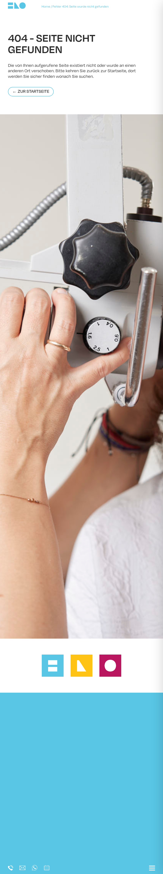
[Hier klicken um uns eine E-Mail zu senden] (22, 869)
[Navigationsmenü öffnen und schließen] (152, 868)
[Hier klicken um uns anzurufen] (10, 869)
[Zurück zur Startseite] (17, 7)
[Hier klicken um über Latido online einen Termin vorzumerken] (47, 869)
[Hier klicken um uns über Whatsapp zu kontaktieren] (34, 869)
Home (46, 6)
